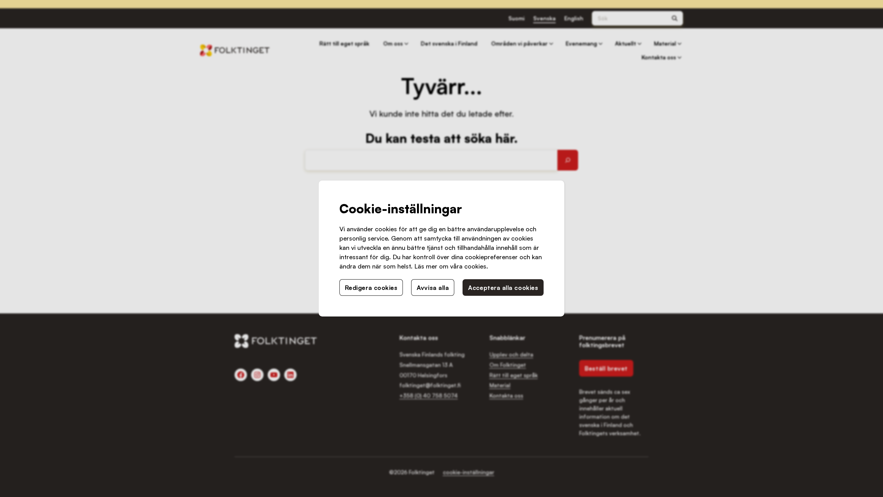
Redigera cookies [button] (371, 287)
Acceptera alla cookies (503, 287)
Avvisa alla (433, 287)
